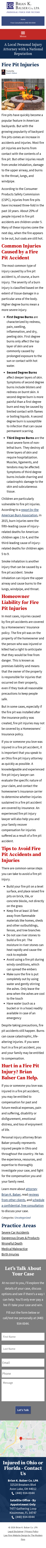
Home (23, 19)
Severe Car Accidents (15, 1232)
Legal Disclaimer (16, 1531)
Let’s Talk (23, 1410)
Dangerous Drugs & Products (20, 1238)
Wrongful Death (12, 1243)
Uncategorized (23, 1217)
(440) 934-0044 (30, 23)
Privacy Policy (31, 1531)
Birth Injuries (10, 1254)
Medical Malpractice (15, 1249)
